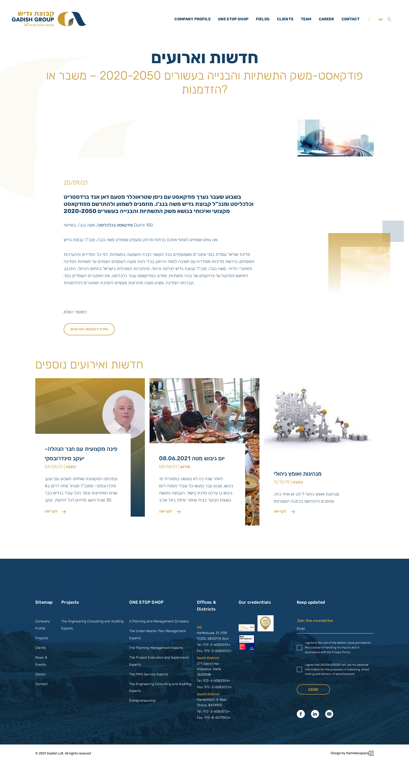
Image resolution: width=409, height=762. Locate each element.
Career (326, 19)
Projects (41, 638)
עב (380, 19)
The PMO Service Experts (148, 674)
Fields (263, 19)
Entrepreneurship (142, 701)
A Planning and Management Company (159, 621)
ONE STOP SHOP (233, 19)
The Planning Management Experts (156, 648)
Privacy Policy (341, 652)
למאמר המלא (75, 312)
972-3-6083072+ (216, 711)
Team (306, 19)
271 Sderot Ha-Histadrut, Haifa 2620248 (209, 669)
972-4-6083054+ (216, 681)
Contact (351, 19)
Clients (285, 19)
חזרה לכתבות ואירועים (89, 329)
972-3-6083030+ (217, 645)
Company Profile (192, 19)
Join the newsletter (315, 620)
